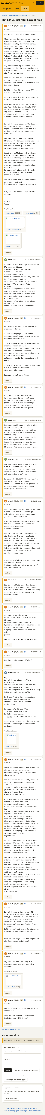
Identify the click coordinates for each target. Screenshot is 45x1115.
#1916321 (38, 260)
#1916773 (38, 580)
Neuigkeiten (7, 9)
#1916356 (7, 391)
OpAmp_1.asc (10, 213)
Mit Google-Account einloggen (16, 1080)
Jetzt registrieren (11, 1099)
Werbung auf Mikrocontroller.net (30, 1111)
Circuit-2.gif (11, 987)
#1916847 (7, 763)
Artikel (17, 9)
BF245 (9, 716)
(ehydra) (17, 26)
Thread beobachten (12, 1029)
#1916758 (7, 504)
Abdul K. (10, 26)
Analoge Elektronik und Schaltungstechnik (15, 16)
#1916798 (7, 655)
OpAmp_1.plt (28, 213)
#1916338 (7, 322)
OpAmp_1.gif (10, 246)
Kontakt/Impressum (14, 1108)
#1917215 (7, 957)
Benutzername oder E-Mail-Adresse (16, 1051)
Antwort (8, 253)
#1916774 (7, 610)
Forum (25, 9)
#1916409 (38, 420)
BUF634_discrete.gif (13, 230)
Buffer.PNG (9, 746)
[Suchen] (33, 3)
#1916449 (38, 459)
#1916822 (38, 672)
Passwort (7, 1059)
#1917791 (7, 1004)
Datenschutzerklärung (29, 1108)
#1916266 (7, 29)
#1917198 (7, 907)
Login (40, 3)
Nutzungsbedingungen (11, 1111)
